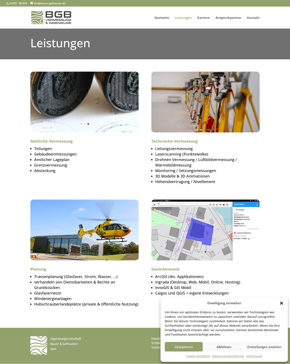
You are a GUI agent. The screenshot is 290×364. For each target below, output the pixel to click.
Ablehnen (224, 347)
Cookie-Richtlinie (198, 356)
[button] (281, 303)
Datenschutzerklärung (228, 356)
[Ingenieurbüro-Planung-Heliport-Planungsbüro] (84, 259)
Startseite (161, 18)
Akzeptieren (184, 347)
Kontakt (253, 18)
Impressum (254, 356)
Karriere (203, 18)
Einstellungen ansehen (264, 347)
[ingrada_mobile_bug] (205, 259)
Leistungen (183, 18)
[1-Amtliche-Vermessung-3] (84, 131)
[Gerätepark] (205, 131)
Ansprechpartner (228, 18)
